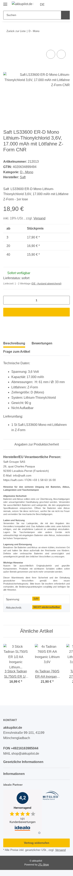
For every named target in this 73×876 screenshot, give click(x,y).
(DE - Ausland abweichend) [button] (46, 283)
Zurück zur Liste (16, 31)
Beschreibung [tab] (14, 343)
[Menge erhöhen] (65, 300)
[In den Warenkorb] (6, 44)
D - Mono (26, 172)
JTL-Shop (43, 864)
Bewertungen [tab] (42, 343)
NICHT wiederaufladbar (46, 607)
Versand (39, 218)
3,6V (36, 598)
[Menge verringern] (7, 300)
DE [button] (42, 4)
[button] (53, 4)
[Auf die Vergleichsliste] (50, 54)
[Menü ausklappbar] (5, 2)
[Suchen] (65, 15)
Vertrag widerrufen (36, 842)
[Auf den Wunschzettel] (61, 54)
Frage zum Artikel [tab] (16, 351)
